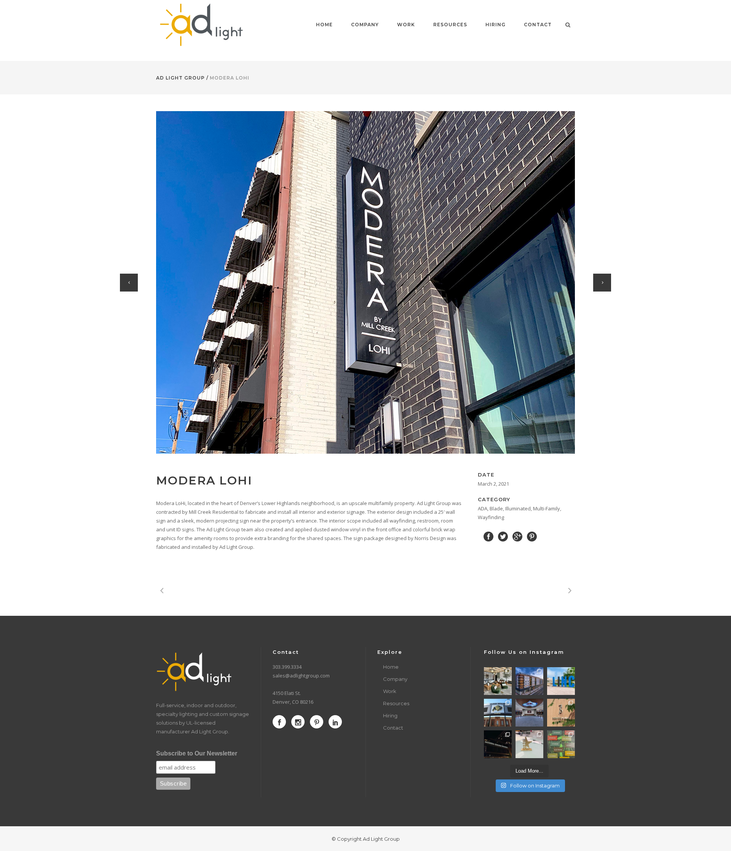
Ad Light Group (180, 78)
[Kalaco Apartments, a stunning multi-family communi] (529, 681)
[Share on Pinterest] (532, 536)
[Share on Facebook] (488, 536)
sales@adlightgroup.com (301, 675)
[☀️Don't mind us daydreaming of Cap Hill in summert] (561, 713)
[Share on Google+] (517, 536)
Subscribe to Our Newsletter (196, 753)
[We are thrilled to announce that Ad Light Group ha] (529, 744)
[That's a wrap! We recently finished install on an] (498, 744)
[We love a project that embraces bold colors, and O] (561, 744)
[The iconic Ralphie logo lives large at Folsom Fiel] (498, 713)
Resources (396, 703)
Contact (393, 728)
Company (395, 679)
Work (389, 691)
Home (391, 667)
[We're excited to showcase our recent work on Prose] (498, 681)
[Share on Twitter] (503, 536)
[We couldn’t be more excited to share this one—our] (529, 713)
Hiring (390, 715)
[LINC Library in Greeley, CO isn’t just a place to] (561, 681)
